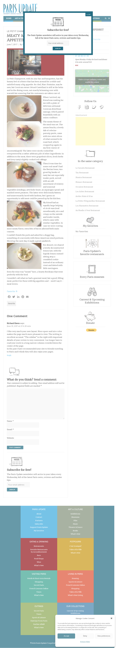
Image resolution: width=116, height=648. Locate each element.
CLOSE (88, 14)
